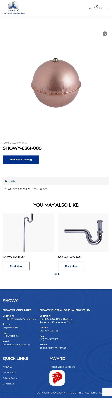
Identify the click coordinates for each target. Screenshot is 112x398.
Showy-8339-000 (69, 257)
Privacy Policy (10, 378)
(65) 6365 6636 (10, 327)
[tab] (10, 181)
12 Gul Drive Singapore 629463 (19, 319)
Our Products (9, 372)
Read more (16, 266)
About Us (7, 367)
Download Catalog (21, 159)
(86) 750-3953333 (49, 330)
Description (10, 181)
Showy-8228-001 (14, 257)
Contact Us (8, 384)
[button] (53, 274)
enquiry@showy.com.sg (16, 344)
